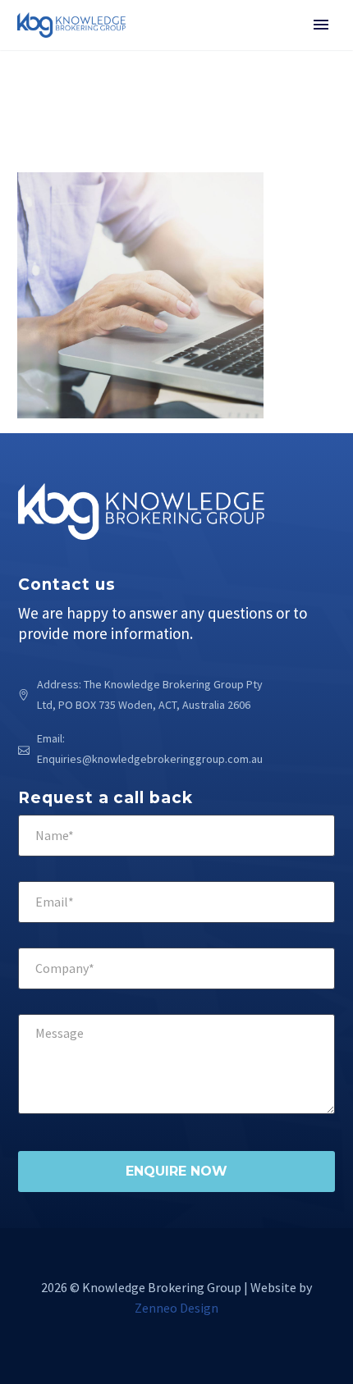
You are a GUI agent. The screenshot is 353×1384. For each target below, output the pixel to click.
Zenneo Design (176, 1307)
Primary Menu (321, 24)
